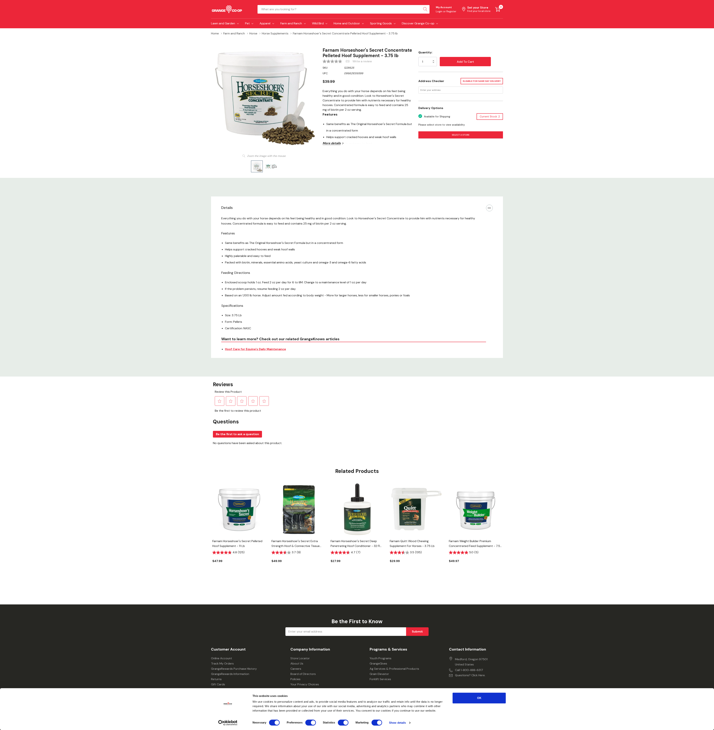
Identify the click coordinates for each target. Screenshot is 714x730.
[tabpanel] (239, 529)
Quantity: (425, 52)
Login (439, 11)
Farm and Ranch (291, 23)
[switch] (310, 723)
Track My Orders (222, 663)
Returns (216, 679)
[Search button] (425, 9)
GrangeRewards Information (230, 674)
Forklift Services (380, 679)
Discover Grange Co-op (418, 23)
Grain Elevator (379, 674)
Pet (247, 23)
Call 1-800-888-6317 (469, 670)
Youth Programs (380, 658)
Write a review (362, 61)
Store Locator (300, 658)
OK (479, 697)
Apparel (265, 23)
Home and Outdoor (347, 23)
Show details (397, 722)
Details (227, 207)
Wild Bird (318, 23)
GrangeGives (378, 663)
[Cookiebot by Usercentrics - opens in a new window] (228, 723)
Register (451, 11)
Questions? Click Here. (470, 675)
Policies (295, 679)
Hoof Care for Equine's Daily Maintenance (255, 349)
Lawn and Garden (223, 23)
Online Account (221, 658)
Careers (295, 669)
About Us (296, 663)
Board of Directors (303, 674)
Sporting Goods (381, 23)
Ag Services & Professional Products (394, 669)
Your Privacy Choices (304, 684)
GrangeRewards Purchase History (234, 669)
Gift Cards (218, 684)
